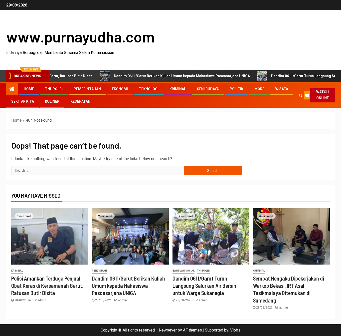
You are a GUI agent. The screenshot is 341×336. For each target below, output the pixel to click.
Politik (236, 89)
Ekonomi (120, 89)
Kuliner (52, 101)
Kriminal (178, 89)
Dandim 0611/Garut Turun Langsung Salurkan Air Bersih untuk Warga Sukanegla (204, 285)
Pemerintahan (87, 89)
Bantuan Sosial (183, 270)
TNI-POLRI (54, 89)
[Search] (300, 95)
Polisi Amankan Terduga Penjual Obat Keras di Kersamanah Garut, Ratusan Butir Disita (47, 285)
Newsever (168, 330)
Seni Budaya (208, 89)
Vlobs (235, 330)
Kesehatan (80, 101)
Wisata (281, 89)
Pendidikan (99, 270)
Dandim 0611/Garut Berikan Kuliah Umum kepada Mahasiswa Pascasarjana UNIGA (171, 76)
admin (41, 300)
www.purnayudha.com (80, 36)
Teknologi (149, 89)
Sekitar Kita (22, 101)
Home (29, 89)
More (259, 89)
